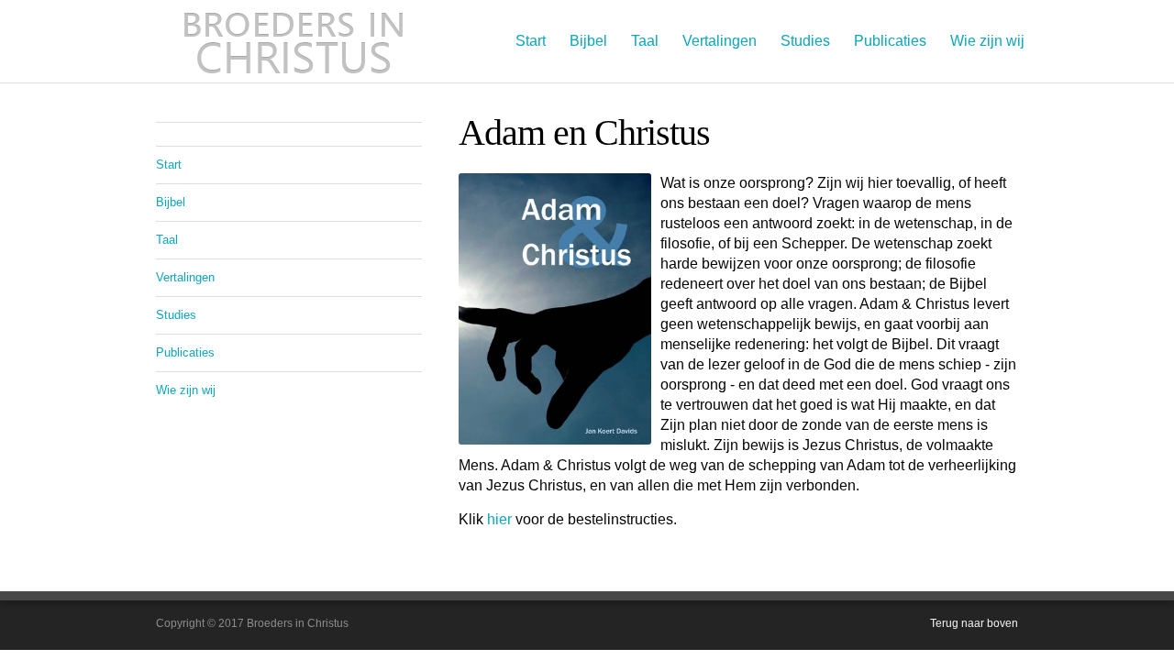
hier (499, 519)
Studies (805, 41)
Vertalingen (719, 41)
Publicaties (890, 41)
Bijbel (588, 41)
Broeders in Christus (293, 41)
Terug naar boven (974, 623)
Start (530, 41)
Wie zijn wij (987, 41)
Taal (645, 41)
